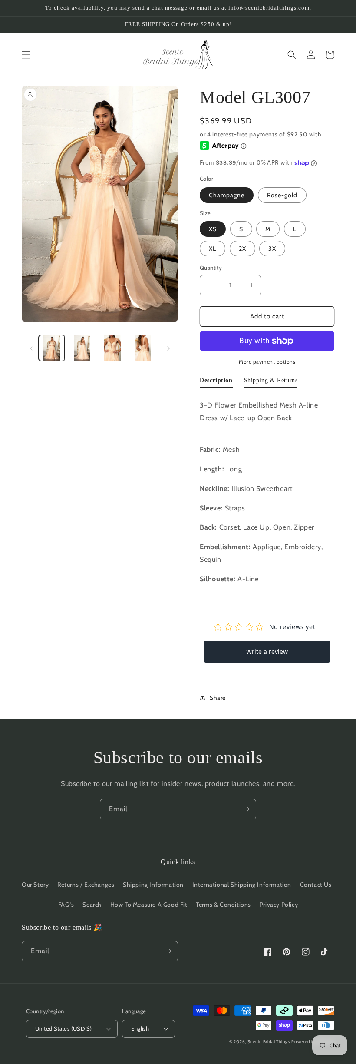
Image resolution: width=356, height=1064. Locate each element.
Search (92, 904)
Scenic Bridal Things (268, 1041)
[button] (26, 54)
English (140, 1028)
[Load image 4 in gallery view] (143, 348)
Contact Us (316, 884)
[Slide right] (168, 348)
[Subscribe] (246, 809)
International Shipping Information (241, 884)
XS (213, 229)
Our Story (35, 884)
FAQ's (66, 904)
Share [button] (218, 698)
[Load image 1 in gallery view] (52, 348)
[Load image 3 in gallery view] (112, 348)
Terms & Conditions (223, 904)
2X (242, 248)
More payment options (267, 361)
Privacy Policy (279, 904)
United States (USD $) (63, 1028)
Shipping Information (153, 884)
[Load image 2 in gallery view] (82, 348)
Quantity (211, 267)
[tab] (216, 382)
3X (272, 248)
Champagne (226, 195)
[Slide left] (31, 348)
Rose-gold (282, 195)
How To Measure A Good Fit (149, 904)
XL (212, 248)
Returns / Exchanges (85, 884)
